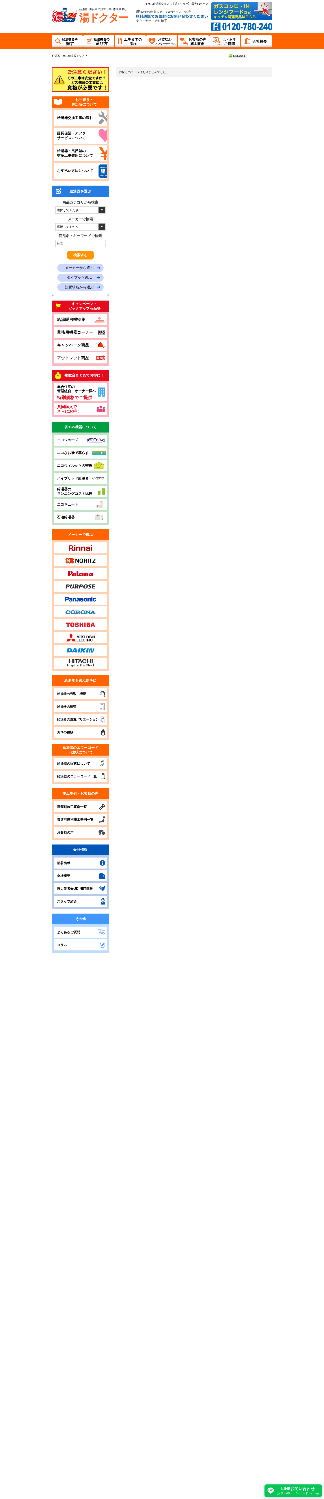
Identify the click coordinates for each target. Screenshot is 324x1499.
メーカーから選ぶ (79, 268)
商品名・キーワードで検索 (80, 236)
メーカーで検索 (80, 219)
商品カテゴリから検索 (81, 202)
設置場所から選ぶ (79, 287)
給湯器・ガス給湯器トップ (68, 55)
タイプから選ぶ (79, 277)
